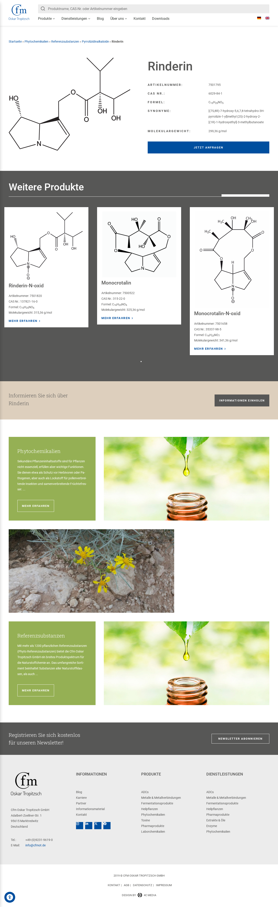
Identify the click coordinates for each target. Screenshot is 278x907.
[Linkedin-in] (88, 825)
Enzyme (211, 826)
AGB (126, 885)
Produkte (45, 19)
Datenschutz (142, 885)
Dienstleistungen (74, 19)
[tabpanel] (46, 267)
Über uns (117, 19)
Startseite (15, 41)
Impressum (164, 885)
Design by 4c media (139, 895)
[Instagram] (79, 825)
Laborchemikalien (153, 831)
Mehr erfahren (23, 321)
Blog (100, 19)
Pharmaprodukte (152, 826)
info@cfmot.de (35, 845)
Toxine (145, 820)
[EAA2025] (9, 897)
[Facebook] (107, 825)
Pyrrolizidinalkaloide (95, 41)
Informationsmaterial (90, 809)
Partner (81, 803)
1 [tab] (141, 361)
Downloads (160, 19)
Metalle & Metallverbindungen (161, 797)
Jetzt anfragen (208, 147)
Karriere (81, 797)
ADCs (145, 792)
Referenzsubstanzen (65, 41)
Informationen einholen (242, 400)
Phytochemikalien (36, 41)
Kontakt (140, 19)
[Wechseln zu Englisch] (265, 18)
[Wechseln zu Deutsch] (257, 18)
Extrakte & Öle (215, 820)
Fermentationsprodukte (157, 803)
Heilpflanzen (149, 809)
